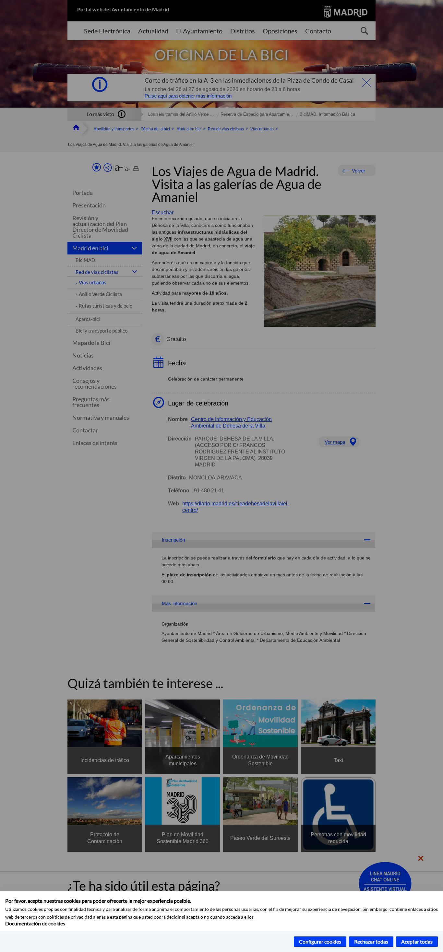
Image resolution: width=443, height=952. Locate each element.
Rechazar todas (371, 941)
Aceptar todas (417, 941)
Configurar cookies (320, 941)
